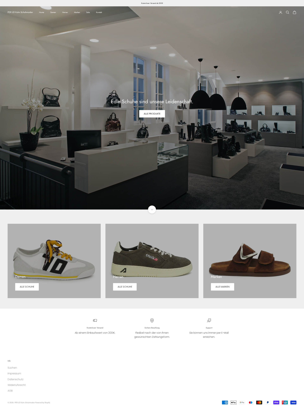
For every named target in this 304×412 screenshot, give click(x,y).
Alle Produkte (152, 113)
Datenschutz (15, 379)
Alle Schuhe (27, 286)
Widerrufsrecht (17, 385)
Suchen (12, 368)
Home (41, 12)
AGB (10, 391)
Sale (88, 12)
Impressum (14, 373)
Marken (77, 12)
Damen (53, 12)
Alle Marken (222, 286)
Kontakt (99, 12)
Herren (65, 12)
